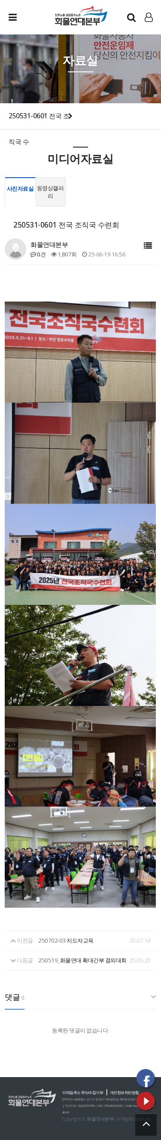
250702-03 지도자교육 (66, 940)
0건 (41, 254)
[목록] (148, 245)
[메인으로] (81, 15)
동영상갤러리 (50, 192)
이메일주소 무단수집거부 (82, 1092)
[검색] (131, 17)
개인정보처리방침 (124, 1092)
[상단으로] (146, 1125)
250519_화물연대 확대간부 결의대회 (82, 960)
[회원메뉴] (149, 17)
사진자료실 (20, 188)
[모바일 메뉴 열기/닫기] (19, 17)
